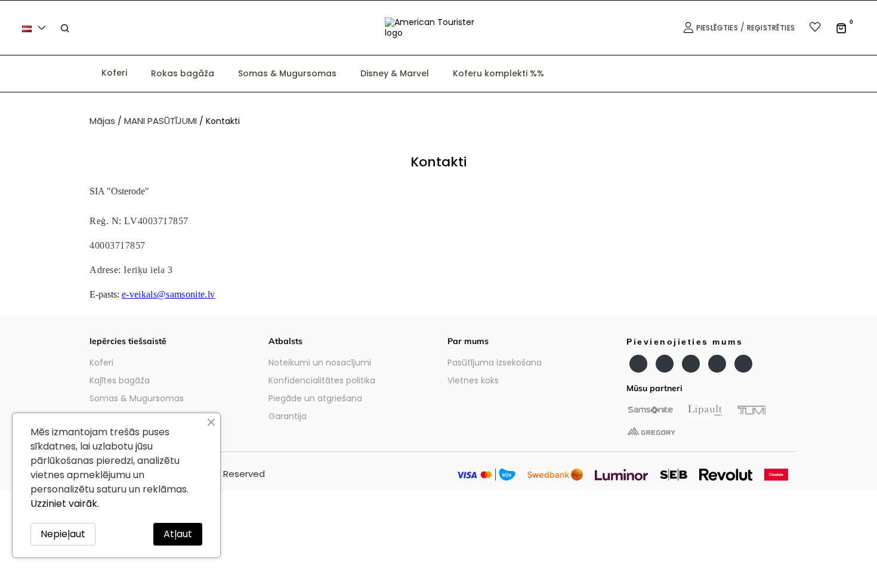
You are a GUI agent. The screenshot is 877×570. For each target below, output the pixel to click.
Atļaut (177, 534)
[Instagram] (691, 364)
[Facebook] (638, 364)
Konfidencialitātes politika (321, 380)
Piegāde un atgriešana (315, 398)
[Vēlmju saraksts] (807, 28)
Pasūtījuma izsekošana (494, 362)
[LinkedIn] (717, 364)
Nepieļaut (63, 534)
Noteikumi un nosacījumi (319, 362)
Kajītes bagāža (119, 380)
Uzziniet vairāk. (64, 503)
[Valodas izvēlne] (36, 28)
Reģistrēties (771, 28)
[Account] (687, 27)
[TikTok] (743, 364)
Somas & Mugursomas (136, 398)
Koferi (101, 362)
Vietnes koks (473, 380)
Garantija (287, 416)
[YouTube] (665, 364)
